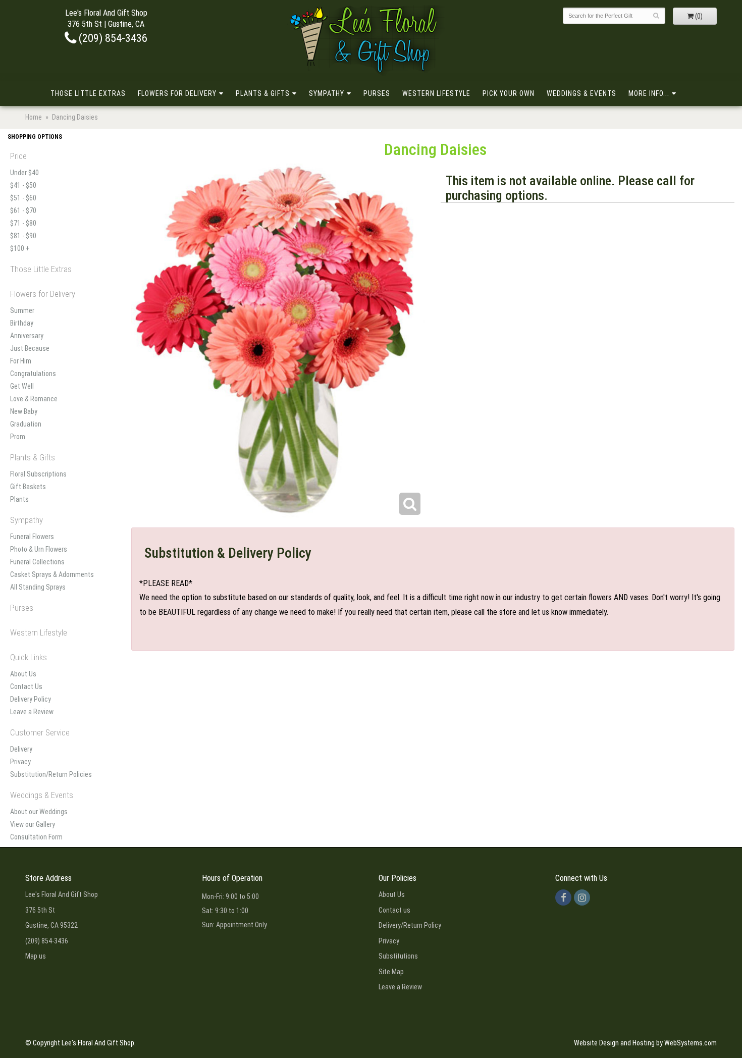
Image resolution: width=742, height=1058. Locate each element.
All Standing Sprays (38, 587)
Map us (35, 956)
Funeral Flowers (32, 537)
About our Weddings (39, 812)
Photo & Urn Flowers (38, 549)
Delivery (21, 749)
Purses (376, 93)
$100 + (20, 248)
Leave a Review (32, 712)
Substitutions (398, 956)
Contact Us (26, 686)
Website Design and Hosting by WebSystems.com (645, 1043)
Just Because (29, 348)
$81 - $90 (23, 236)
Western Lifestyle (436, 93)
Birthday (21, 323)
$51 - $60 (23, 198)
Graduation (25, 424)
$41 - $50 (23, 185)
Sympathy (326, 93)
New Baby (23, 411)
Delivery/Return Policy (410, 925)
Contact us (394, 910)
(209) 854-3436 (111, 37)
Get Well (22, 386)
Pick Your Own (509, 93)
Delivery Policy (30, 699)
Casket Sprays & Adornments (52, 574)
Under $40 (24, 173)
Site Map (391, 972)
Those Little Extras (88, 93)
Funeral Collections (37, 562)
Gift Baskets (28, 487)
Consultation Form (36, 837)
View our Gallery (32, 824)
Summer (22, 310)
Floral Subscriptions (38, 474)
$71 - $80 (23, 223)
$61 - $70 (23, 210)
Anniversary (26, 336)
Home (33, 117)
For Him (20, 361)
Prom (17, 437)
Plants (19, 499)
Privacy (20, 762)
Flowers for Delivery (177, 93)
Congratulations (33, 373)
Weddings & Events (581, 93)
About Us (23, 674)
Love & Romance (34, 399)
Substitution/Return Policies (51, 774)
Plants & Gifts (263, 93)
